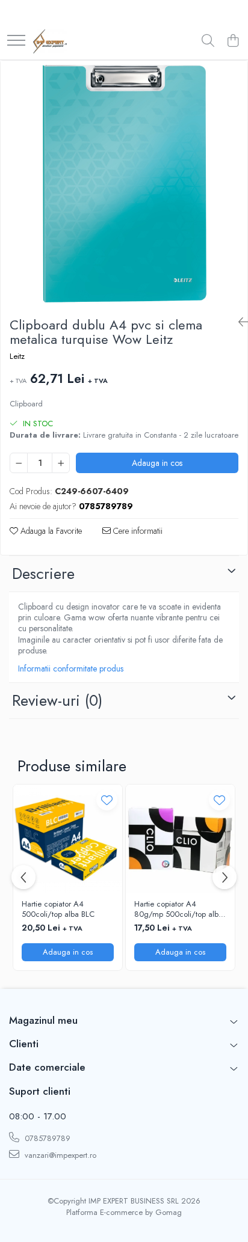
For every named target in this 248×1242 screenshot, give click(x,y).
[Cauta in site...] (208, 41)
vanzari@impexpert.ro (59, 1155)
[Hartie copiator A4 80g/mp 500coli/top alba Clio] (180, 839)
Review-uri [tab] (57, 700)
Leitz (17, 356)
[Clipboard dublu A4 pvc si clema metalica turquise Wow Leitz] (124, 184)
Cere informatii (137, 531)
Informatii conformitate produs (70, 668)
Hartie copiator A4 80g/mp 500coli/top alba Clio (178, 909)
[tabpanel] (124, 184)
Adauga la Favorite (50, 531)
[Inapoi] (238, 322)
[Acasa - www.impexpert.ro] (50, 41)
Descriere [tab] (43, 573)
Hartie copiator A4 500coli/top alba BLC (58, 909)
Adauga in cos (157, 463)
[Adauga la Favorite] (106, 799)
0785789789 (46, 1138)
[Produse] (16, 41)
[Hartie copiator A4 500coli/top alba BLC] (67, 839)
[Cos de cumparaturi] (232, 41)
